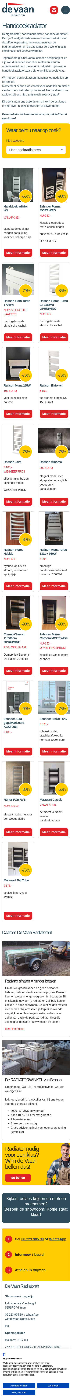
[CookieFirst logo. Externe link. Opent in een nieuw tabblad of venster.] (4, 1354)
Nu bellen (18, 1177)
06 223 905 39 (32, 1239)
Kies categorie (15, 140)
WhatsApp (57, 1239)
